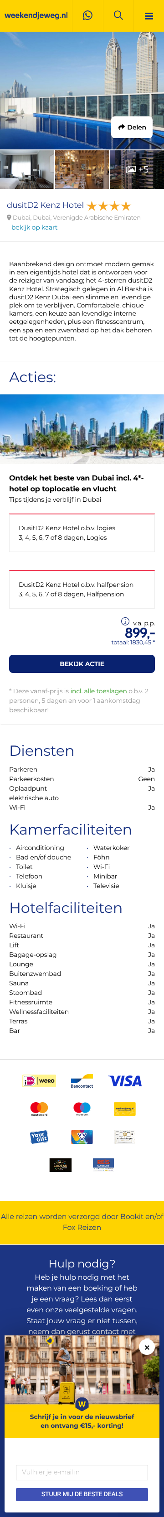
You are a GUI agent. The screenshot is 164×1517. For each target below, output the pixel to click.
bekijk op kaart (34, 227)
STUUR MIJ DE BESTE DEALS (82, 1494)
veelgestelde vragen (100, 1310)
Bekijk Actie (82, 664)
